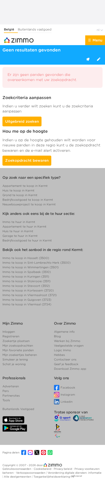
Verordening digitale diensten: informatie (75, 472)
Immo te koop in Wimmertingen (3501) (30, 267)
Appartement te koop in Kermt (25, 186)
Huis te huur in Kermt (17, 231)
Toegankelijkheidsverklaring (51, 476)
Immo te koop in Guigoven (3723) (26, 299)
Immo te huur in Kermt (18, 222)
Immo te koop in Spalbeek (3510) (26, 272)
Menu (97, 40)
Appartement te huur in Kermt (24, 226)
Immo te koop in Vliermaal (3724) (26, 304)
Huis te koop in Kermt (18, 190)
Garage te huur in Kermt (20, 236)
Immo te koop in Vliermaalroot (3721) (29, 295)
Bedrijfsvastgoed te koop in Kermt (27, 199)
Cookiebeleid (43, 469)
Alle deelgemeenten (18, 476)
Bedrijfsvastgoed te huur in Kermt (27, 240)
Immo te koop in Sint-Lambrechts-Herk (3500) (36, 262)
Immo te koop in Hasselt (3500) (25, 258)
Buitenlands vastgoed (35, 29)
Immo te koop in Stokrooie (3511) (26, 281)
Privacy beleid (63, 469)
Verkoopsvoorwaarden (31, 472)
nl (98, 30)
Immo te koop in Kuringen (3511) (25, 276)
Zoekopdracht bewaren (27, 160)
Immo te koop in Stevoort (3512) (26, 286)
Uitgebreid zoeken (22, 121)
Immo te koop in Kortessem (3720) (28, 290)
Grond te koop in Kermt (19, 195)
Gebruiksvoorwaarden (17, 469)
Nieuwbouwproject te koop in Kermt (29, 204)
